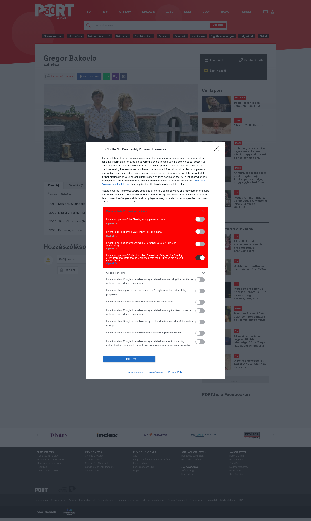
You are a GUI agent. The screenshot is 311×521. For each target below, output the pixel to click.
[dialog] (155, 260)
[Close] (217, 149)
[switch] (200, 219)
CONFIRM (129, 359)
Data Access (155, 371)
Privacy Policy (176, 371)
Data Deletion (135, 371)
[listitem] (155, 211)
